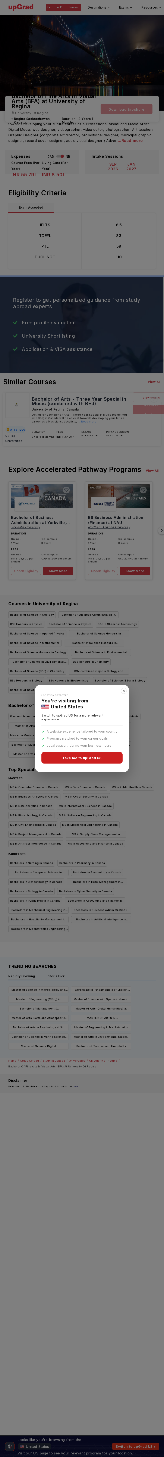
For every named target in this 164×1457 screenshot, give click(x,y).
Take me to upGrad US (82, 758)
